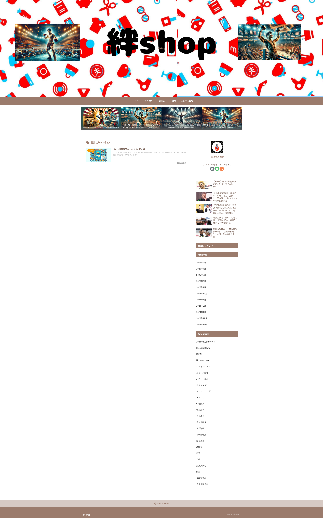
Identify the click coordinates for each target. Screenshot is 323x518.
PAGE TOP (162, 503)
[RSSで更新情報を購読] (222, 169)
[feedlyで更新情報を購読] (217, 169)
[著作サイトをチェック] (212, 169)
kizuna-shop (217, 156)
